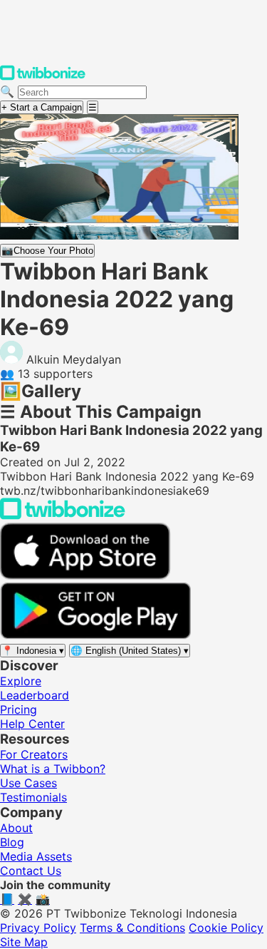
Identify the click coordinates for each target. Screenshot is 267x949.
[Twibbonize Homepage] (42, 77)
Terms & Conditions (132, 927)
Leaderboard (34, 695)
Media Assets (36, 856)
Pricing (18, 709)
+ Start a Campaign (41, 107)
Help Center (32, 724)
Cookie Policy (226, 927)
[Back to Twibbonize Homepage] (62, 515)
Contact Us (30, 870)
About (16, 828)
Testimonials (33, 797)
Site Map (24, 942)
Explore (20, 681)
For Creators (34, 754)
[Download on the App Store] (85, 575)
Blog (12, 842)
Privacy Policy (38, 927)
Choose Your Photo (47, 250)
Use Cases (28, 783)
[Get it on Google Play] (95, 635)
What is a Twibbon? (52, 768)
